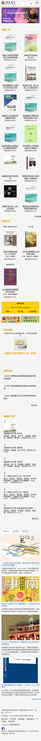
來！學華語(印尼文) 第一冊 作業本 (17, 476)
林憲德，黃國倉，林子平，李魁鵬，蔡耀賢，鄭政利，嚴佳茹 (20, 437)
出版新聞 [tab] (16, 531)
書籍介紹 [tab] (6, 531)
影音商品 (33, 312)
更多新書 (38, 216)
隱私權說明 (30, 719)
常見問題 (13, 719)
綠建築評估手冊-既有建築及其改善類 (18, 508)
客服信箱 (11, 721)
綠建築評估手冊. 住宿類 (13, 462)
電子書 (20, 312)
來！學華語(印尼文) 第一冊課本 (16, 492)
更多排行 (35, 519)
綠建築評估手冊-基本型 (13, 434)
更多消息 (34, 405)
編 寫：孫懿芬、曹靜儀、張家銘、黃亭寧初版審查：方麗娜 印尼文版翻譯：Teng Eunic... (20, 480)
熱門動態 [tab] (25, 531)
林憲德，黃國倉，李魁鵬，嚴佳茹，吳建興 (20, 512)
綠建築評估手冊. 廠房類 (13, 448)
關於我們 (5, 719)
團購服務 (20, 303)
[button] (4, 16)
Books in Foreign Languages (20, 307)
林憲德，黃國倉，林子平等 (14, 450)
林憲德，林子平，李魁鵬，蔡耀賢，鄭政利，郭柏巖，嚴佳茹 (20, 465)
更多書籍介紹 (36, 699)
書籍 (8, 312)
